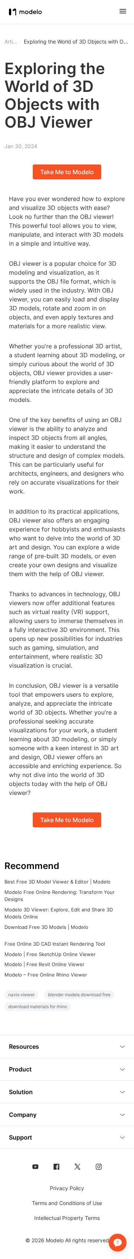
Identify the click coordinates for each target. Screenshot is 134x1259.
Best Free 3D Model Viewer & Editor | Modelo (57, 882)
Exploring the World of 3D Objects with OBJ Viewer (77, 42)
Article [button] (10, 42)
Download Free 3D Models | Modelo (46, 927)
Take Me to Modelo (67, 172)
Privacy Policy (67, 1188)
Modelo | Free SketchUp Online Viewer (50, 954)
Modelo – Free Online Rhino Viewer (45, 975)
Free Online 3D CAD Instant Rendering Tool (54, 944)
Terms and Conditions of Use (67, 1203)
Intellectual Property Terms (67, 1218)
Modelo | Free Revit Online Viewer (44, 964)
